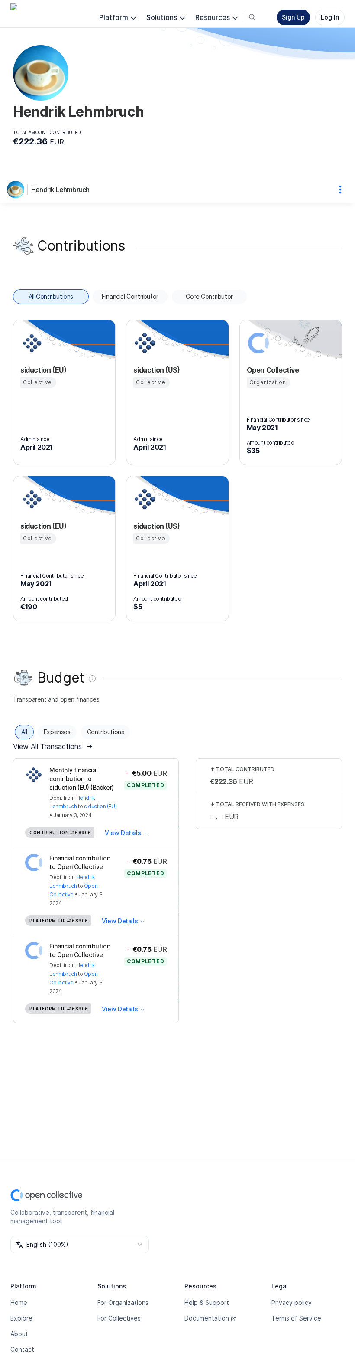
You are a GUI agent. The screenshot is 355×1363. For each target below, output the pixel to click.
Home (18, 1302)
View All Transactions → (53, 746)
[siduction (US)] (144, 343)
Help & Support (206, 1302)
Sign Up (293, 17)
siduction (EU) (100, 806)
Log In (330, 17)
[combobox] (79, 1244)
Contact (22, 1349)
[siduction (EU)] (31, 343)
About (19, 1333)
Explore (21, 1318)
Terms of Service (296, 1318)
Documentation (206, 1318)
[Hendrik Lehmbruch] (17, 189)
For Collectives (119, 1318)
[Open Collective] (257, 343)
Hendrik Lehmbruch (60, 189)
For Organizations (122, 1302)
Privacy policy (291, 1302)
